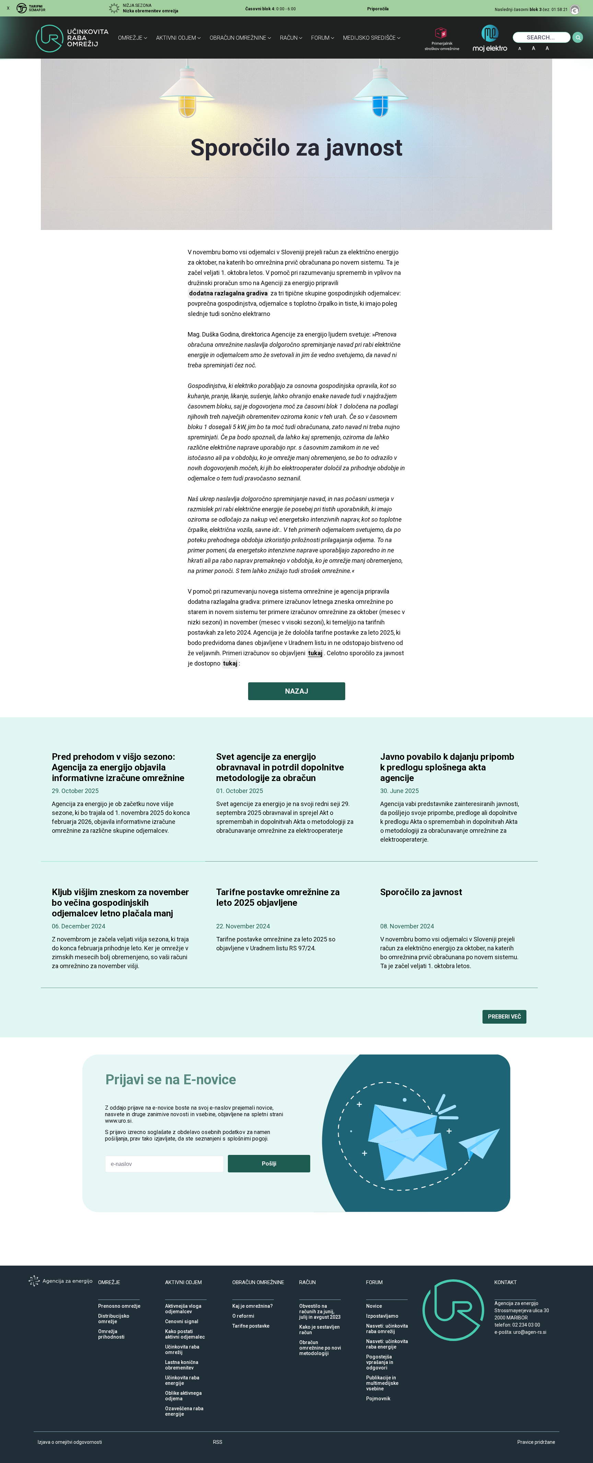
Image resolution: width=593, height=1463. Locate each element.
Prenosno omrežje (119, 1304)
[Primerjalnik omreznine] (442, 44)
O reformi (243, 1314)
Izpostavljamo (382, 1314)
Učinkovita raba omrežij (182, 1345)
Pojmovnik (378, 1397)
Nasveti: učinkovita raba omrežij (387, 1324)
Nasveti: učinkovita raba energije (387, 1340)
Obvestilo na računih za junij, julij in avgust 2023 (320, 1304)
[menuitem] (134, 38)
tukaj (230, 663)
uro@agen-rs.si (529, 1332)
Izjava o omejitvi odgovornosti (70, 1442)
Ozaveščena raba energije (184, 1407)
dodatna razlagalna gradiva (228, 293)
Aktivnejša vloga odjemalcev (183, 1304)
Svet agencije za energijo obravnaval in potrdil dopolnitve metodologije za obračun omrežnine (280, 773)
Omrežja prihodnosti (111, 1330)
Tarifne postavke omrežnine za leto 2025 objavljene (278, 897)
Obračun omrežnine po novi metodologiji (320, 1341)
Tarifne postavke (250, 1324)
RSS (217, 1442)
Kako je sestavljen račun (319, 1325)
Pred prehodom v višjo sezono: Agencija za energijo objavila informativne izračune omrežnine (118, 767)
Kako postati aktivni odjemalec (185, 1330)
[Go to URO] (73, 42)
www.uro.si (118, 1121)
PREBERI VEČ (504, 1016)
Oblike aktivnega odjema (183, 1391)
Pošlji (269, 1164)
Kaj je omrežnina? (252, 1304)
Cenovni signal (181, 1320)
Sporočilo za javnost (421, 892)
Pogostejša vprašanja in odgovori (379, 1355)
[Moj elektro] (490, 42)
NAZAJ (296, 691)
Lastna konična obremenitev (181, 1361)
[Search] (578, 37)
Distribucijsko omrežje (113, 1314)
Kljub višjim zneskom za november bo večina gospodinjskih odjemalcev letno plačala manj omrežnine (120, 908)
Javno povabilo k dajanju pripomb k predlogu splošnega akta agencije (447, 767)
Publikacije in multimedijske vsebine (382, 1376)
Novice (374, 1304)
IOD (562, 46)
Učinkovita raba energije (182, 1376)
